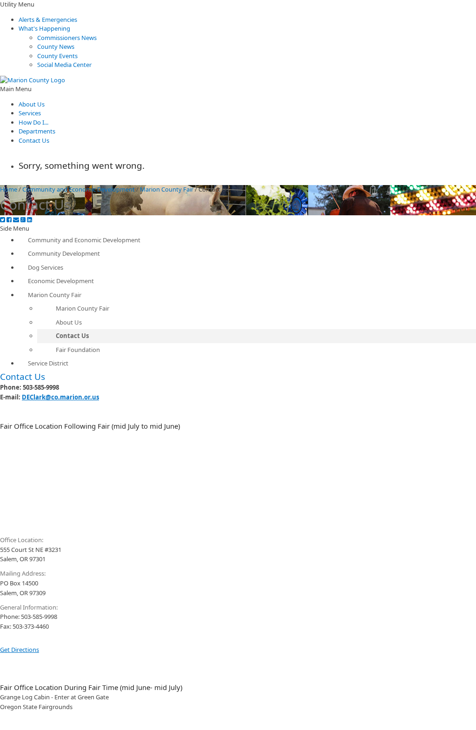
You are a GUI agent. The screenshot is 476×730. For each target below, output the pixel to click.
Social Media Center (64, 64)
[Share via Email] (16, 220)
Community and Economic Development (78, 189)
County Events (57, 56)
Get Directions (19, 649)
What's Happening (44, 28)
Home (8, 189)
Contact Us (34, 140)
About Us (32, 104)
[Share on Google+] (23, 220)
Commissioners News (67, 37)
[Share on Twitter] (2, 220)
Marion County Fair (166, 189)
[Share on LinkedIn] (29, 220)
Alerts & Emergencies (48, 19)
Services (30, 113)
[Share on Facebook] (9, 220)
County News (55, 46)
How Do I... (33, 122)
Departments (37, 131)
